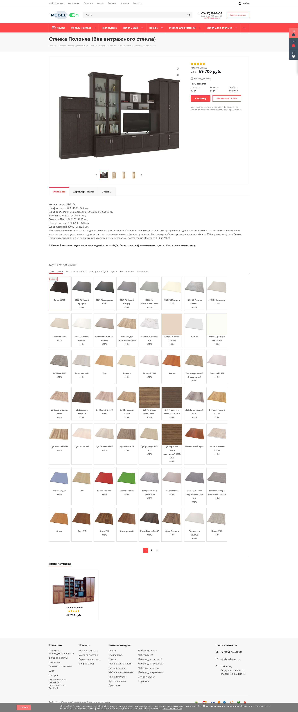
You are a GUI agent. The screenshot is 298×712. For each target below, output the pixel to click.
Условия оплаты (88, 650)
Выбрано (53, 279)
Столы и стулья (146, 676)
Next (141, 175)
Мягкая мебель (117, 676)
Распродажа (115, 654)
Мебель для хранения (150, 672)
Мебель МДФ (145, 654)
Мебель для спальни (120, 663)
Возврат (53, 675)
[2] (195, 64)
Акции (112, 650)
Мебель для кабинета (121, 672)
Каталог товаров (120, 645)
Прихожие (114, 685)
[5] (204, 64)
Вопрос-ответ (86, 663)
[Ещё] (244, 27)
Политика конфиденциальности (61, 652)
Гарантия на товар (89, 659)
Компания (55, 645)
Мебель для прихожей (150, 663)
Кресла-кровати (117, 680)
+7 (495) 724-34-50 (211, 13)
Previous (96, 175)
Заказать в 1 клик (226, 98)
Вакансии (54, 662)
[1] (192, 64)
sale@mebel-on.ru (212, 17)
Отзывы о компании (60, 666)
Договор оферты (58, 657)
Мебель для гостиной (150, 659)
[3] (198, 64)
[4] (201, 64)
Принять (24, 707)
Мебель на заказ (147, 650)
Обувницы (144, 680)
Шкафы (113, 659)
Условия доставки (89, 654)
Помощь (84, 645)
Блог (51, 670)
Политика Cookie (172, 708)
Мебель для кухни (148, 667)
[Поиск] (188, 15)
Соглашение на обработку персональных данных (57, 683)
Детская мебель (117, 667)
